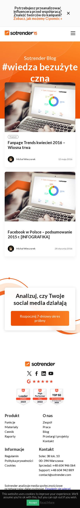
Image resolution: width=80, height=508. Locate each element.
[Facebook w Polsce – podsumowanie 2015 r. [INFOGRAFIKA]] (40, 196)
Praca (46, 427)
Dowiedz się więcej (57, 488)
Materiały (11, 427)
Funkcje (10, 422)
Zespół (47, 422)
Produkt (13, 137)
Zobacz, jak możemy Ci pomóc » (37, 18)
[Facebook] (36, 373)
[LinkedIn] (43, 373)
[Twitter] (29, 373)
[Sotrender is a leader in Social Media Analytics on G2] (23, 397)
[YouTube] (51, 373)
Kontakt (48, 441)
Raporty (10, 436)
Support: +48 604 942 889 (56, 470)
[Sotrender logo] (40, 367)
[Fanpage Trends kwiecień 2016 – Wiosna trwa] (40, 107)
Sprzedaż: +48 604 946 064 (57, 465)
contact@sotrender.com (55, 474)
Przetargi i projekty (56, 436)
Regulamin (12, 456)
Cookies (10, 465)
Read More (47, 502)
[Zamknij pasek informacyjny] (68, 13)
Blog (46, 431)
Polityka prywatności (19, 460)
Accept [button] (33, 502)
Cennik (9, 431)
